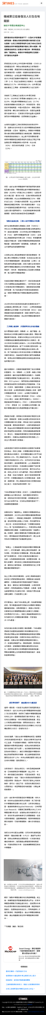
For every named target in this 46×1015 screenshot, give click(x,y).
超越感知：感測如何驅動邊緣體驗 (18, 980)
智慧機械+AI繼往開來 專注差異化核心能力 (21, 975)
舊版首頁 (30, 1004)
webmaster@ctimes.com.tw (36, 1011)
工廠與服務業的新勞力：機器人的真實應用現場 (23, 984)
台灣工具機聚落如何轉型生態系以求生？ (20, 989)
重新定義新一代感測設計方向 (16, 971)
